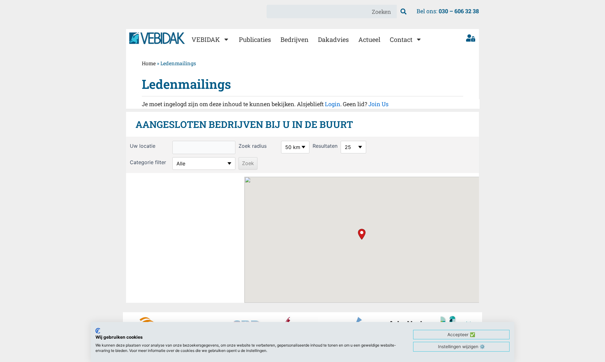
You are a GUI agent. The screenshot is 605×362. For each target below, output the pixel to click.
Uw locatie (142, 146)
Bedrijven (294, 39)
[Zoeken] (403, 11)
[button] (362, 234)
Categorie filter (148, 162)
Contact (401, 39)
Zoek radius (253, 146)
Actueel (369, 39)
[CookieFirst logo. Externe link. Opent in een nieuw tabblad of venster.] (97, 331)
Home (149, 63)
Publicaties (255, 39)
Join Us (378, 104)
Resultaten (325, 146)
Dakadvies (333, 39)
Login (332, 104)
